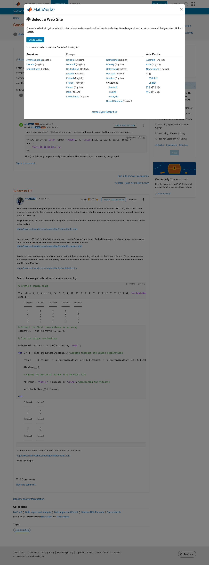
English (112, 92)
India (148, 64)
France (69, 82)
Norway (110, 64)
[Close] (181, 9)
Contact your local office (104, 112)
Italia (68, 92)
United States (33, 69)
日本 (148, 87)
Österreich (111, 69)
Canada (30, 64)
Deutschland (72, 69)
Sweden (110, 78)
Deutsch (113, 87)
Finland (70, 78)
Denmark (70, 64)
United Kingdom (114, 101)
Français (113, 96)
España (70, 73)
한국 (148, 92)
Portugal (110, 73)
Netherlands (112, 60)
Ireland (69, 87)
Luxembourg (72, 96)
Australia (150, 60)
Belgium (70, 60)
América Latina (34, 60)
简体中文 (153, 78)
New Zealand (152, 69)
